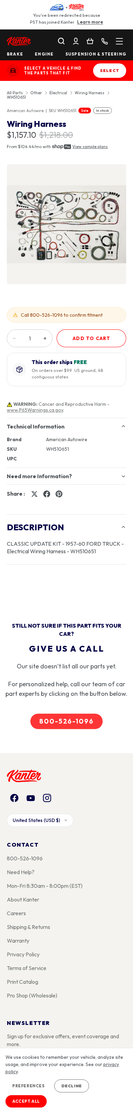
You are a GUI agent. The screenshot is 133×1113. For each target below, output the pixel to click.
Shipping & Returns (28, 926)
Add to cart (91, 338)
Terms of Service (26, 968)
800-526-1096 (66, 721)
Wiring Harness (89, 93)
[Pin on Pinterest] (59, 494)
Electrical (58, 93)
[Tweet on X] (34, 494)
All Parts (15, 93)
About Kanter (23, 899)
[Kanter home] (13, 70)
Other (36, 93)
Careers (16, 913)
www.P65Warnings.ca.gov (35, 410)
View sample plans (90, 146)
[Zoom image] (66, 224)
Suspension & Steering (95, 54)
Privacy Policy (23, 954)
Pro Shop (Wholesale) (32, 995)
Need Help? (20, 872)
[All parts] (119, 41)
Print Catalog (22, 981)
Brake (15, 54)
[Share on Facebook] (47, 494)
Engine (44, 54)
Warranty (18, 940)
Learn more (90, 22)
